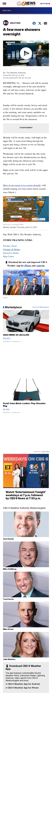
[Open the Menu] (4, 4)
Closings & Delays (11, 249)
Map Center (8, 256)
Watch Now (44, 3)
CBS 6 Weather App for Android (23, 684)
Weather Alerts (10, 245)
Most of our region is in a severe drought (22, 185)
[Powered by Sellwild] (45, 452)
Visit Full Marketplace (40, 307)
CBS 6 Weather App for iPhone (23, 688)
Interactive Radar (11, 252)
